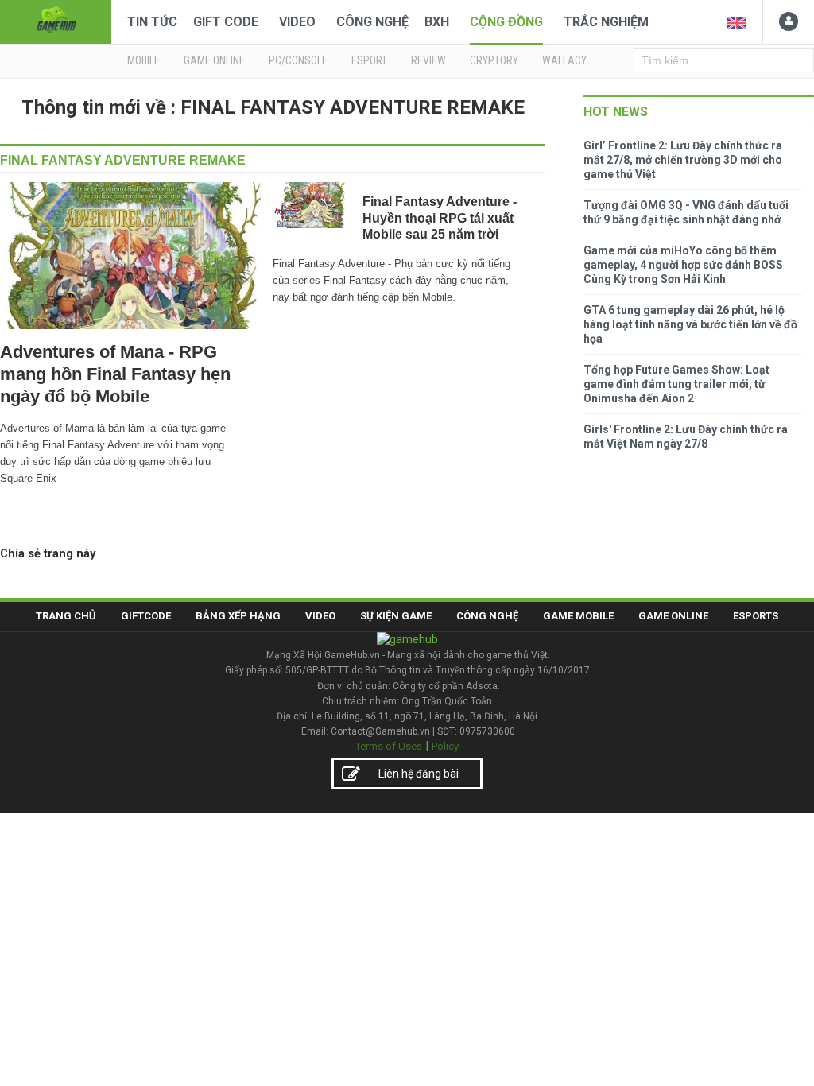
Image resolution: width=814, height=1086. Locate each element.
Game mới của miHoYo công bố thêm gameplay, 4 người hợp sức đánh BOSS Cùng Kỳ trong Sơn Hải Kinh (683, 264)
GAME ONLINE (214, 60)
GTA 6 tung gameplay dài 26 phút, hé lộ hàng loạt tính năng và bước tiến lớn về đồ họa (690, 324)
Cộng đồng (506, 21)
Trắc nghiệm (606, 21)
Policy (445, 746)
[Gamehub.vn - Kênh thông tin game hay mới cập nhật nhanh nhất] (55, 20)
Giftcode (146, 616)
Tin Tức (152, 21)
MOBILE (143, 60)
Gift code (225, 21)
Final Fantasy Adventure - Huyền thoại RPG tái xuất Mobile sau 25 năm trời (439, 218)
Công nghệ (372, 21)
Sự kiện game (396, 616)
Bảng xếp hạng (238, 616)
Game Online (673, 616)
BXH (436, 21)
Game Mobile (578, 616)
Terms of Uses (388, 746)
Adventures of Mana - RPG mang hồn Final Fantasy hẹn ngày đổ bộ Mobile (115, 374)
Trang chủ (66, 616)
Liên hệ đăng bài (418, 773)
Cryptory (494, 60)
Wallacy (564, 60)
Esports (755, 616)
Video (297, 21)
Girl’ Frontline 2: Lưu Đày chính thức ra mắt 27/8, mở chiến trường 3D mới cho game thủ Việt (682, 159)
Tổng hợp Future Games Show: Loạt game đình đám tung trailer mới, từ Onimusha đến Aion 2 (676, 384)
